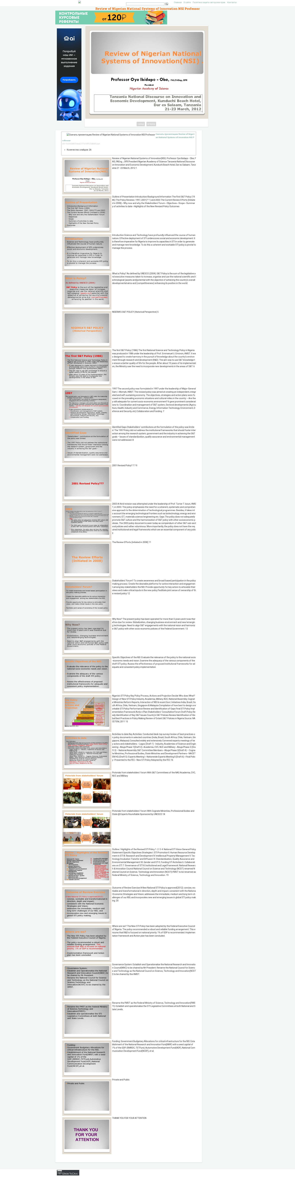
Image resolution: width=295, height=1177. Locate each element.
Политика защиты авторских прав (209, 2)
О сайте (187, 2)
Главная (178, 2)
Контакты (232, 2)
